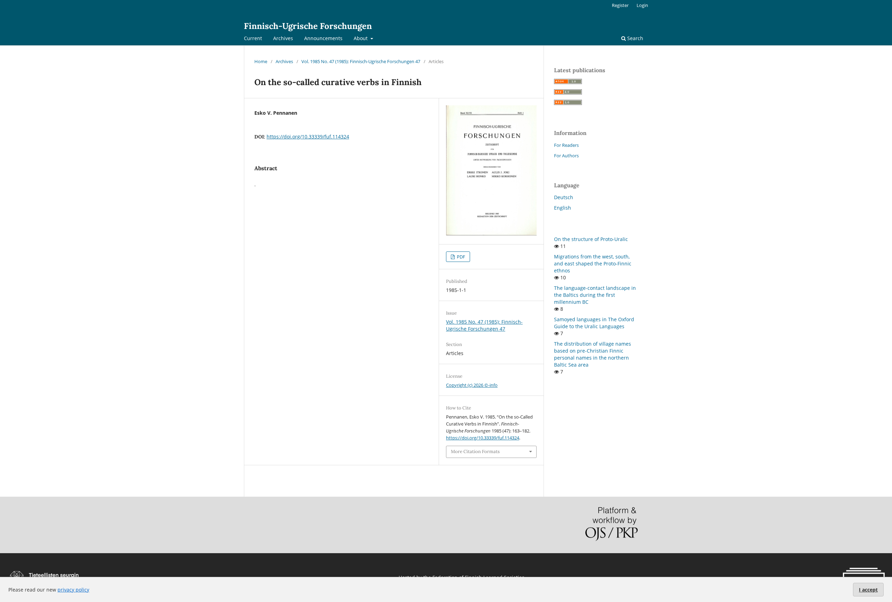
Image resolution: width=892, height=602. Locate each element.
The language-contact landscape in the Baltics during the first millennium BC (595, 295)
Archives (283, 38)
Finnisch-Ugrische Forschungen (308, 26)
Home (260, 61)
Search (634, 38)
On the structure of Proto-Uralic (591, 239)
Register (620, 5)
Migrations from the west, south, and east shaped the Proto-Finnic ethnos (592, 263)
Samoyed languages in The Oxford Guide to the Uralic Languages (594, 323)
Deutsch (563, 197)
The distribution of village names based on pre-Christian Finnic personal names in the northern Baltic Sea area (592, 354)
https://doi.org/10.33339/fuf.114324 (308, 136)
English (562, 207)
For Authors (566, 155)
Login (642, 5)
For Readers (566, 145)
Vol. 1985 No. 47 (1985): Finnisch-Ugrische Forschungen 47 (360, 61)
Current (253, 38)
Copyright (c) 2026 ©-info (472, 385)
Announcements (323, 38)
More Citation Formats (475, 451)
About (361, 38)
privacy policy (73, 589)
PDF (460, 257)
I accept (868, 589)
